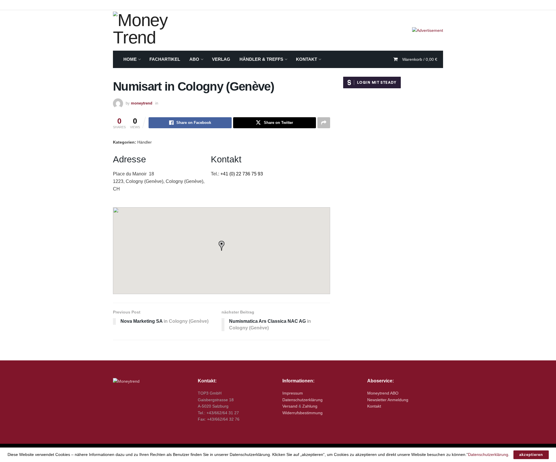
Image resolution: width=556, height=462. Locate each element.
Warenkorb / (419, 59)
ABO (194, 59)
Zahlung (309, 406)
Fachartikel (164, 59)
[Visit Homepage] (159, 30)
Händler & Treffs (261, 59)
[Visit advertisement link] (427, 30)
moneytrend (141, 103)
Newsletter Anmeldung (387, 399)
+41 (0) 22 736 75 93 (241, 173)
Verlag (221, 59)
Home (130, 59)
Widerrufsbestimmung (302, 412)
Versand (289, 406)
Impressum (292, 393)
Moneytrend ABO (382, 393)
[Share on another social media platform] (323, 122)
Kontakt (306, 59)
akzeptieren (531, 454)
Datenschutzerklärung (302, 399)
